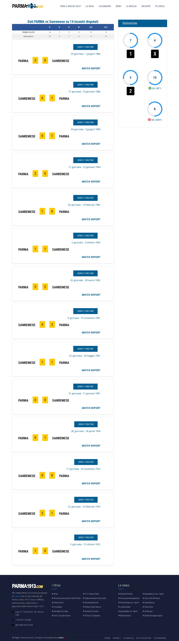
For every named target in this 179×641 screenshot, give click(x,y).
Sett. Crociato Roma (61, 615)
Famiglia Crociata (60, 611)
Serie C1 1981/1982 (85, 273)
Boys (55, 594)
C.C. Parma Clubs (92, 594)
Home (107, 638)
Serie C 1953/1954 (86, 424)
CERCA (161, 6)
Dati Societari (143, 638)
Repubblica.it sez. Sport (154, 594)
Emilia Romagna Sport (153, 615)
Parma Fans (58, 602)
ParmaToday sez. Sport (129, 602)
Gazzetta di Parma (152, 598)
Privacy (117, 638)
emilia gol (148, 611)
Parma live (148, 607)
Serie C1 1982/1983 (85, 198)
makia (16, 596)
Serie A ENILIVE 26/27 (71, 6)
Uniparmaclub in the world (95, 598)
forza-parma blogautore (130, 598)
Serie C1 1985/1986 (85, 47)
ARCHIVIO (146, 6)
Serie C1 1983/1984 (85, 122)
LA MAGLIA (131, 6)
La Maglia (128, 638)
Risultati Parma (126, 594)
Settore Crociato (92, 611)
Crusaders (57, 607)
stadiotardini (125, 607)
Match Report (91, 68)
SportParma (149, 602)
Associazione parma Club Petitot (67, 598)
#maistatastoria (91, 602)
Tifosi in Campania (92, 615)
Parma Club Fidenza (93, 607)
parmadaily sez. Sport (129, 611)
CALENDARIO (105, 6)
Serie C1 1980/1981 (85, 349)
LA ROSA (90, 6)
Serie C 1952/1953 (86, 499)
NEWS (118, 6)
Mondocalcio (125, 615)
